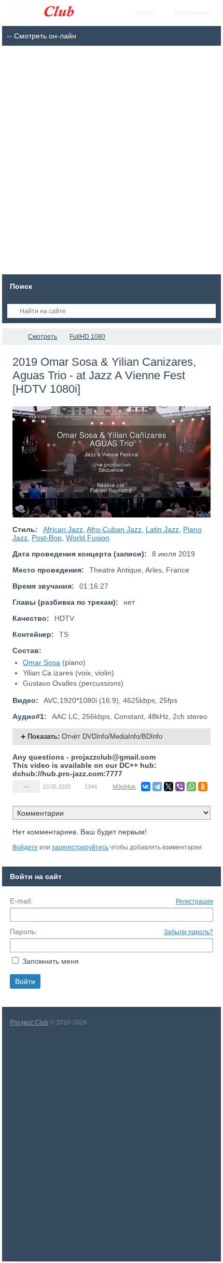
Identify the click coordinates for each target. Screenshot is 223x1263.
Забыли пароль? (188, 932)
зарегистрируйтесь (80, 847)
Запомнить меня (50, 961)
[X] (168, 786)
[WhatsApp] (191, 786)
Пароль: (23, 931)
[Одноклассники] (202, 786)
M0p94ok (124, 786)
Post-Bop (47, 538)
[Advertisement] (111, 162)
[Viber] (180, 786)
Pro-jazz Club (29, 1022)
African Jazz (63, 529)
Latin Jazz (162, 529)
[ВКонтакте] (145, 786)
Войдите (25, 847)
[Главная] (11, 336)
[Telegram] (157, 786)
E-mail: (21, 901)
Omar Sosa (41, 662)
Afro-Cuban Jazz (114, 529)
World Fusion (87, 538)
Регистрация (194, 901)
